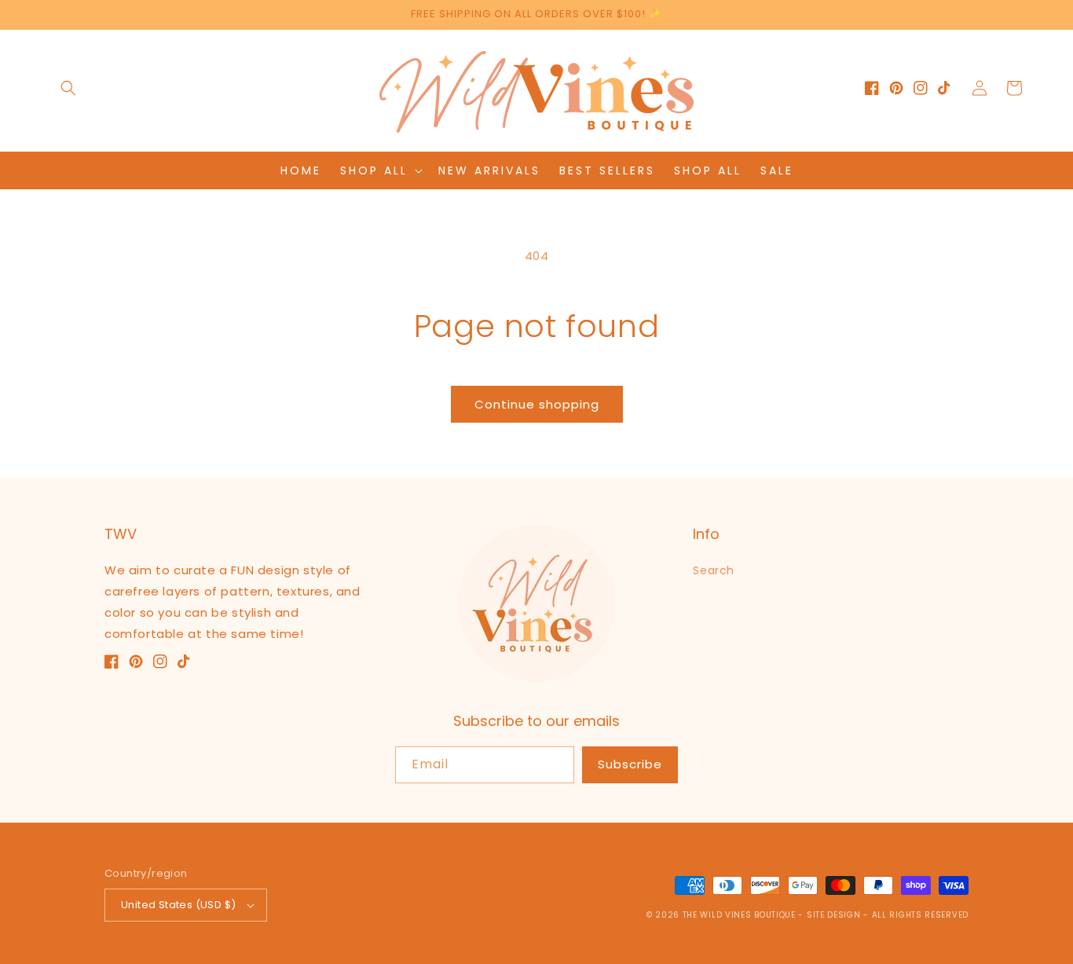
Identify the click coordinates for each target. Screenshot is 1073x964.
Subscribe (630, 764)
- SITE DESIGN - (834, 915)
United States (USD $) (178, 904)
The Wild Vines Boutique (741, 915)
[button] (68, 88)
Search (713, 570)
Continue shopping (536, 404)
